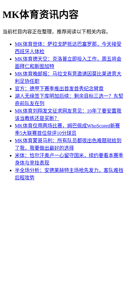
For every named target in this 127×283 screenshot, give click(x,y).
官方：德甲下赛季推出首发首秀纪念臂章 (59, 88)
